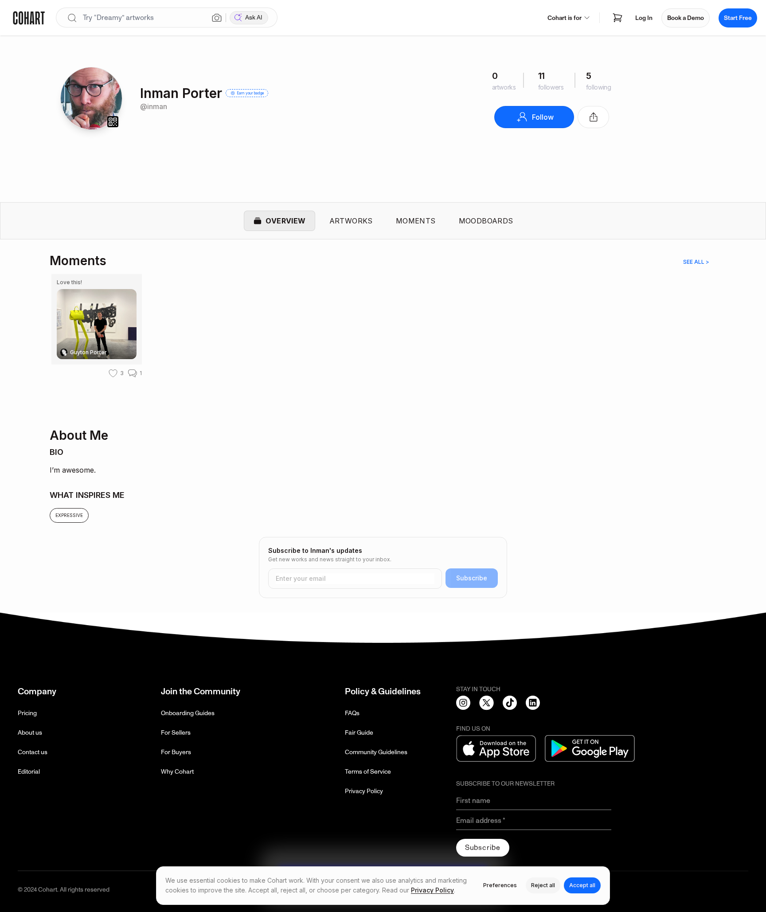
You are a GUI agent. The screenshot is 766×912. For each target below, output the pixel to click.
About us (30, 732)
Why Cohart (177, 771)
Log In (644, 18)
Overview (285, 220)
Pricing (27, 713)
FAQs (352, 713)
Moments (416, 220)
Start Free (738, 18)
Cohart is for (564, 18)
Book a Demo (685, 18)
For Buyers (176, 752)
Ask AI (253, 17)
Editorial (29, 771)
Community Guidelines (376, 752)
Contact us (32, 752)
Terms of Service (368, 771)
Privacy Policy (364, 791)
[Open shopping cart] (617, 18)
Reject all (543, 885)
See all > (696, 261)
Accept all (582, 885)
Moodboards (486, 220)
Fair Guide (359, 732)
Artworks (351, 220)
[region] (383, 343)
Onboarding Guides (188, 713)
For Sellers (176, 732)
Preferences (500, 885)
